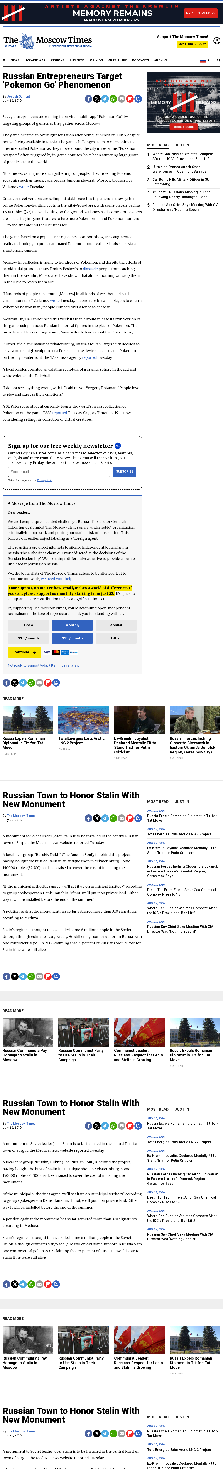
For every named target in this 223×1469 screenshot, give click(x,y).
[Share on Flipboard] (130, 99)
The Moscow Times (21, 816)
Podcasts (140, 60)
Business (77, 60)
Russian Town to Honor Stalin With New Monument (71, 799)
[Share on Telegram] (105, 99)
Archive (160, 60)
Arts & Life (117, 60)
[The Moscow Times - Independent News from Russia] (47, 41)
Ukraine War (35, 60)
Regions (57, 60)
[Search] (218, 60)
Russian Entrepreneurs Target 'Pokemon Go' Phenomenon (62, 80)
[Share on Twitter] (97, 99)
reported (90, 357)
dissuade (90, 269)
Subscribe (124, 471)
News (15, 60)
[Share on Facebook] (88, 99)
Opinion (96, 60)
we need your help (56, 578)
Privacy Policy (45, 480)
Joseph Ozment (18, 97)
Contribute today (192, 44)
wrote (24, 187)
